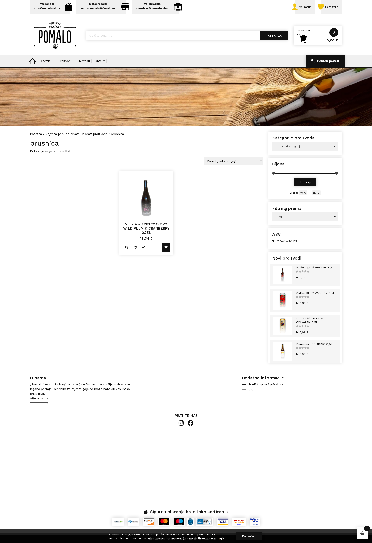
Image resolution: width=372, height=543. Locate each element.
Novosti (84, 61)
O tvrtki (45, 61)
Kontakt (99, 61)
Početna (36, 134)
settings (219, 538)
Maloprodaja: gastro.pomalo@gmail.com (97, 5)
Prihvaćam (249, 536)
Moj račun (305, 6)
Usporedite (144, 247)
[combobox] (305, 146)
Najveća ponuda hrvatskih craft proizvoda (76, 134)
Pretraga (274, 35)
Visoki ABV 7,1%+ (288, 241)
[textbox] (305, 146)
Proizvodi (64, 61)
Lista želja (331, 6)
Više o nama (39, 398)
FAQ (251, 390)
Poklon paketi (328, 61)
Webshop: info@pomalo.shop (47, 5)
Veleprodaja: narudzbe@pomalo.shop (152, 5)
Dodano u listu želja (135, 247)
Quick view (126, 247)
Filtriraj (305, 182)
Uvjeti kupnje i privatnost (266, 384)
